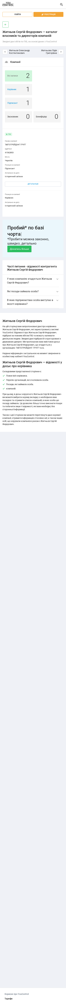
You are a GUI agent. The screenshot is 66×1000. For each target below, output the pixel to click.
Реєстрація (48, 14)
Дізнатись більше (19, 249)
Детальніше (33, 184)
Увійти (17, 14)
